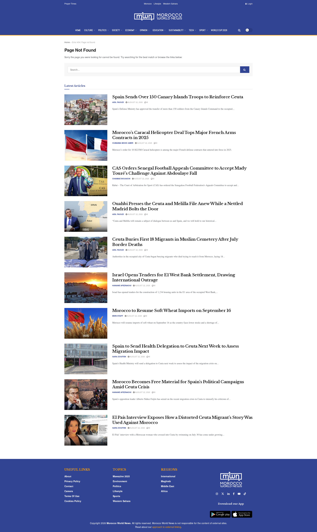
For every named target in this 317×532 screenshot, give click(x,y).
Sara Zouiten (119, 356)
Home (78, 30)
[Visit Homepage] (158, 16)
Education (158, 30)
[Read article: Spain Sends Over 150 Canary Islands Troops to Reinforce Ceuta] (85, 109)
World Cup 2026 (219, 30)
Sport (202, 30)
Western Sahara (170, 3)
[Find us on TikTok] (245, 494)
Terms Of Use (71, 496)
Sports (116, 496)
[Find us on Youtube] (239, 494)
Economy (129, 30)
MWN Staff (117, 316)
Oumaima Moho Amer (122, 143)
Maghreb (166, 481)
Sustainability (176, 30)
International (168, 476)
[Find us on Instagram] (217, 494)
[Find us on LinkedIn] (228, 494)
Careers (68, 491)
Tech (191, 30)
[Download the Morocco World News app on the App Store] (242, 512)
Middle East (167, 486)
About (67, 476)
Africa (164, 491)
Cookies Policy (72, 501)
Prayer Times (70, 3)
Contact (68, 486)
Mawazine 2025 (121, 476)
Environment (120, 481)
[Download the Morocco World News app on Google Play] (220, 512)
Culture (88, 30)
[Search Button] (239, 30)
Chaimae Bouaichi (121, 178)
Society (116, 30)
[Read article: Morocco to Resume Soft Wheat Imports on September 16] (85, 323)
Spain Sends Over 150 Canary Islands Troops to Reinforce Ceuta (177, 97)
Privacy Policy (72, 481)
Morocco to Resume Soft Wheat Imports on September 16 (171, 310)
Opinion (143, 30)
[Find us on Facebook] (233, 494)
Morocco (148, 3)
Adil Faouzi (118, 102)
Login (250, 3)
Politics (102, 30)
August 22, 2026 (135, 102)
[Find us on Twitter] (222, 494)
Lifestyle (157, 3)
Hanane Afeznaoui (121, 285)
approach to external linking (166, 527)
